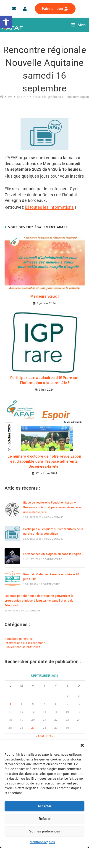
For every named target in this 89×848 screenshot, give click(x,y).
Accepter (44, 806)
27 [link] (33, 728)
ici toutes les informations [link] (49, 207)
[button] (82, 745)
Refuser (44, 819)
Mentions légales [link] (42, 842)
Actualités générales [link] (19, 638)
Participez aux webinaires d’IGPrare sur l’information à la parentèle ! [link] (44, 380)
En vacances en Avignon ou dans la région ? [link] (53, 554)
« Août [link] (40, 736)
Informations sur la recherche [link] (25, 643)
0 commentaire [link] (53, 517)
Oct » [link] (49, 736)
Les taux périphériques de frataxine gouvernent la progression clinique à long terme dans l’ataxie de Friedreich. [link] (39, 600)
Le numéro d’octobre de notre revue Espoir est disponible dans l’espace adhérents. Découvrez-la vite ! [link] (44, 461)
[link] (6, 22)
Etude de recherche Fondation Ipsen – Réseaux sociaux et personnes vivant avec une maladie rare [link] (52, 507)
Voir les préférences (44, 831)
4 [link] (10, 704)
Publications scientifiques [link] (22, 647)
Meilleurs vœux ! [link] (44, 296)
